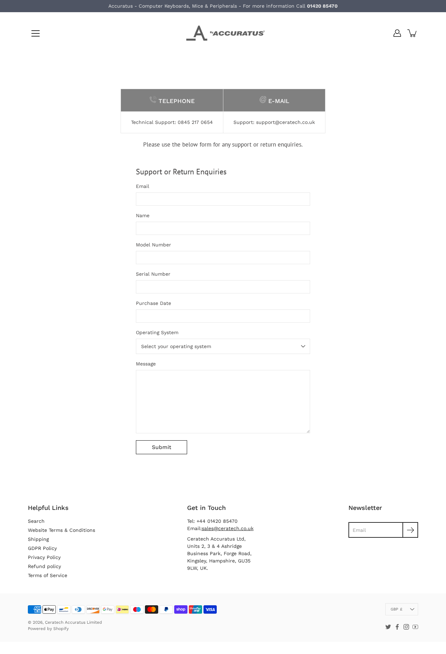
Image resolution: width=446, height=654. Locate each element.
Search (36, 521)
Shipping (38, 539)
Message (146, 364)
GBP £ (396, 609)
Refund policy (44, 566)
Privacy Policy (44, 557)
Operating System (157, 332)
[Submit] (410, 530)
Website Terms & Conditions (61, 530)
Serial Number (153, 274)
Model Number (153, 244)
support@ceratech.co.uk (285, 122)
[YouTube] (415, 627)
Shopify (61, 628)
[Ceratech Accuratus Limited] (223, 33)
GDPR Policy (42, 548)
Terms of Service (47, 575)
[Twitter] (388, 627)
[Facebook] (397, 627)
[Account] (397, 33)
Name (142, 215)
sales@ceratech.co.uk (228, 528)
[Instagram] (406, 627)
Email (142, 186)
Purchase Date (153, 303)
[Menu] (35, 33)
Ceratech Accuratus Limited (73, 622)
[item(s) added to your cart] (412, 33)
